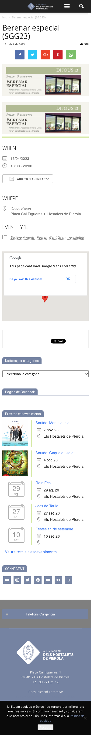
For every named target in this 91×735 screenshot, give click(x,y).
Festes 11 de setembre (54, 529)
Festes (42, 237)
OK (68, 279)
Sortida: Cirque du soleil (55, 452)
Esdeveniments (22, 237)
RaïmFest (43, 482)
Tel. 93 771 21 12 (46, 682)
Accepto (45, 727)
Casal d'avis (20, 208)
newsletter (75, 237)
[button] (81, 6)
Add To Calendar (31, 179)
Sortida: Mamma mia (52, 422)
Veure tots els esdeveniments (31, 551)
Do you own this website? (26, 279)
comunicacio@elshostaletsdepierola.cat (45, 696)
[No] (85, 718)
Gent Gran (57, 237)
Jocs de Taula (46, 505)
